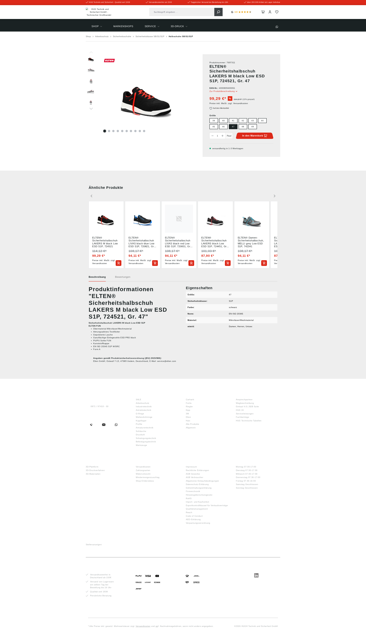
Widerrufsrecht (143, 474)
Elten (188, 417)
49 (252, 126)
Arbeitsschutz (142, 403)
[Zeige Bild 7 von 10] (131, 131)
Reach (189, 512)
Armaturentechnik (144, 427)
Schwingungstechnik (146, 438)
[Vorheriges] (91, 52)
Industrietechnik (144, 406)
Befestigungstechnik (146, 441)
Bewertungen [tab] (122, 277)
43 (252, 120)
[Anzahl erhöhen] (223, 136)
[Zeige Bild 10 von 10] (144, 131)
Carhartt (190, 399)
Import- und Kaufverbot (197, 502)
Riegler (189, 406)
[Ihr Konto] (269, 12)
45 (213, 126)
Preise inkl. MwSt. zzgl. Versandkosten (228, 103)
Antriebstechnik (143, 410)
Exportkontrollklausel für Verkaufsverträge (207, 505)
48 (243, 126)
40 (223, 120)
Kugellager (141, 420)
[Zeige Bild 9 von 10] (140, 131)
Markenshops (196, 394)
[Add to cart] (118, 263)
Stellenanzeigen (94, 544)
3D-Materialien (93, 474)
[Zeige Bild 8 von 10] (135, 131)
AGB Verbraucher (194, 477)
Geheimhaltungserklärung (199, 488)
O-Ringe (140, 413)
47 (233, 126)
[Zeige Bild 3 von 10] (113, 131)
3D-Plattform (92, 467)
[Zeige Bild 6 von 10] (127, 131)
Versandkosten (143, 467)
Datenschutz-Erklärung (197, 484)
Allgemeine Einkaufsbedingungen (202, 481)
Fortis (189, 403)
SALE (138, 399)
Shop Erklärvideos (145, 481)
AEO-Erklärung (193, 519)
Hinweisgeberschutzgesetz (199, 495)
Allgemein (191, 427)
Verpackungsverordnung (198, 523)
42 (243, 120)
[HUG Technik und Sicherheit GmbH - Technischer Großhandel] (99, 12)
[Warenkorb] (263, 12)
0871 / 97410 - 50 (100, 406)
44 (262, 120)
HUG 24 (240, 410)
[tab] (97, 278)
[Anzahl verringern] (212, 136)
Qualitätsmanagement (197, 509)
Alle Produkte (192, 424)
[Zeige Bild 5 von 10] (122, 131)
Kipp (188, 410)
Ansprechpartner (244, 399)
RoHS (189, 498)
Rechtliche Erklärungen (197, 470)
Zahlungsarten (143, 470)
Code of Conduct (194, 516)
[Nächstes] (91, 108)
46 (223, 126)
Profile (139, 424)
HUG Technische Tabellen (248, 420)
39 (213, 120)
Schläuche (141, 431)
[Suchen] (218, 12)
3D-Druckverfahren (95, 470)
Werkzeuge (141, 445)
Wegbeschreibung (245, 403)
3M (187, 413)
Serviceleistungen (245, 413)
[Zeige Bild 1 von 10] (105, 131)
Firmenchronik (193, 491)
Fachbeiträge (242, 417)
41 (233, 120)
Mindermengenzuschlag (148, 477)
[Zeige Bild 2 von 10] (109, 131)
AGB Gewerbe (193, 474)
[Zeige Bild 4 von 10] (118, 131)
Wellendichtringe (144, 417)
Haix (188, 420)
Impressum (191, 467)
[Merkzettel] (276, 12)
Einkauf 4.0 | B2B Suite (247, 406)
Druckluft (140, 434)
